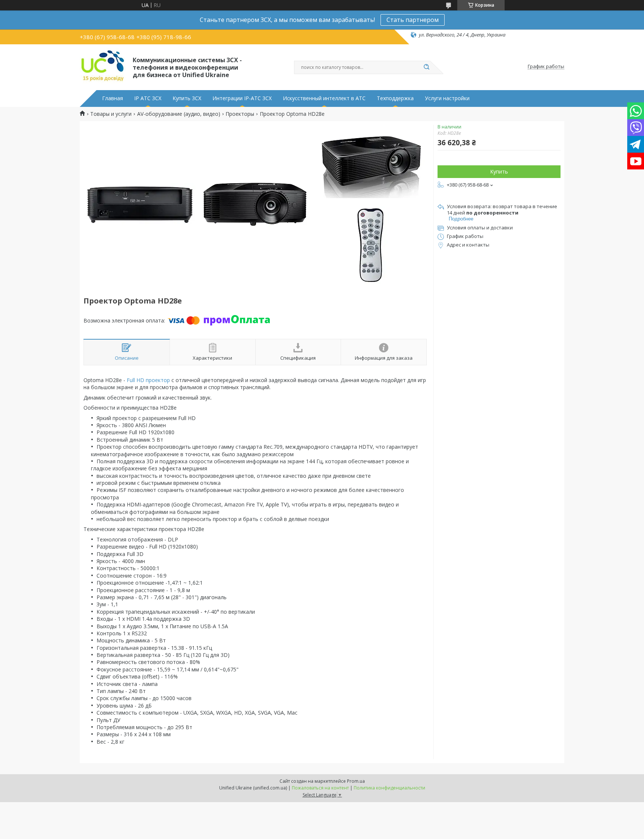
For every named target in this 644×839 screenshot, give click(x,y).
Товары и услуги (111, 114)
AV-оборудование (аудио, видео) (178, 114)
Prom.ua (356, 781)
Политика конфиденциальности (389, 788)
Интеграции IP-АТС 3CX (242, 98)
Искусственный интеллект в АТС (324, 98)
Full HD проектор (148, 380)
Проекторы (239, 114)
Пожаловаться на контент (320, 788)
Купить (499, 171)
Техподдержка (395, 98)
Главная (112, 98)
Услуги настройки (447, 98)
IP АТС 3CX (147, 98)
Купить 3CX (187, 98)
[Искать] (426, 67)
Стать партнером (412, 20)
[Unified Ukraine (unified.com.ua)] (103, 66)
